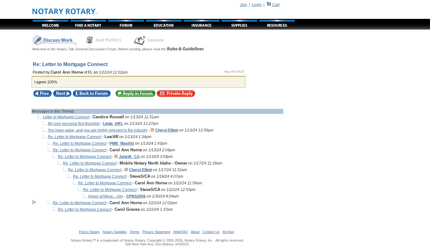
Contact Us (211, 232)
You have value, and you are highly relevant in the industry (98, 130)
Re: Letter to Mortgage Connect (74, 137)
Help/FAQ (180, 232)
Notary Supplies (115, 232)
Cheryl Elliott (166, 130)
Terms (134, 232)
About (195, 232)
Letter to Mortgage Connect (66, 117)
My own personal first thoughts (74, 123)
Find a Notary (89, 232)
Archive (228, 232)
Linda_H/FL (113, 123)
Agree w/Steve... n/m (105, 196)
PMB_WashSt (122, 143)
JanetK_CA (129, 156)
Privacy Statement (156, 232)
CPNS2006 (136, 196)
